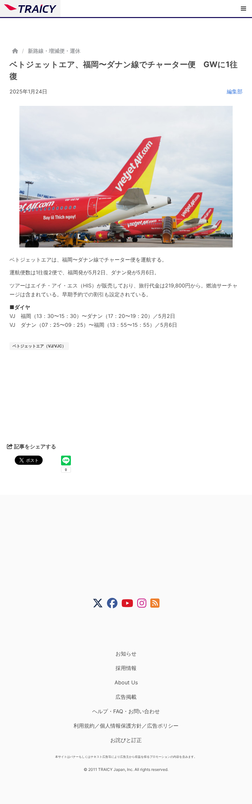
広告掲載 (126, 697)
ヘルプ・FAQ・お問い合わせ (126, 711)
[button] (243, 8)
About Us (126, 682)
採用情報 (126, 668)
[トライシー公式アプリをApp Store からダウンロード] (130, 629)
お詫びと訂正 (126, 740)
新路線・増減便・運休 (54, 51)
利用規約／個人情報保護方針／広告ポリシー (126, 725)
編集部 (234, 91)
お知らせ (126, 653)
